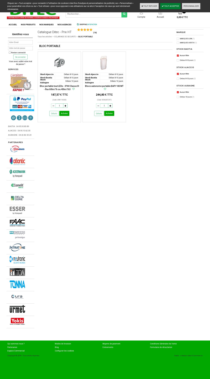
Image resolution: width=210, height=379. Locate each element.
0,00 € (182, 17)
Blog (57, 347)
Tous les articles (45, 37)
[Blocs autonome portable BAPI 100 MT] (104, 71)
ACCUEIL (13, 24)
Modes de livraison (63, 344)
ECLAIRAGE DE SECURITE (65, 37)
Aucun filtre (184, 55)
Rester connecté (18, 53)
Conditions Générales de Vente (163, 344)
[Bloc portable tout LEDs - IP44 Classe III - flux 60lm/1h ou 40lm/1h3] (59, 71)
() (95, 32)
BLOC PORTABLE (85, 37)
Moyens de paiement (111, 344)
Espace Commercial (16, 351)
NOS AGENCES (64, 24)
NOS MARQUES (46, 24)
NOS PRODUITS (28, 24)
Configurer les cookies (64, 351)
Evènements (108, 347)
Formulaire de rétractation (161, 347)
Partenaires (12, 347)
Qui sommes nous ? (15, 344)
